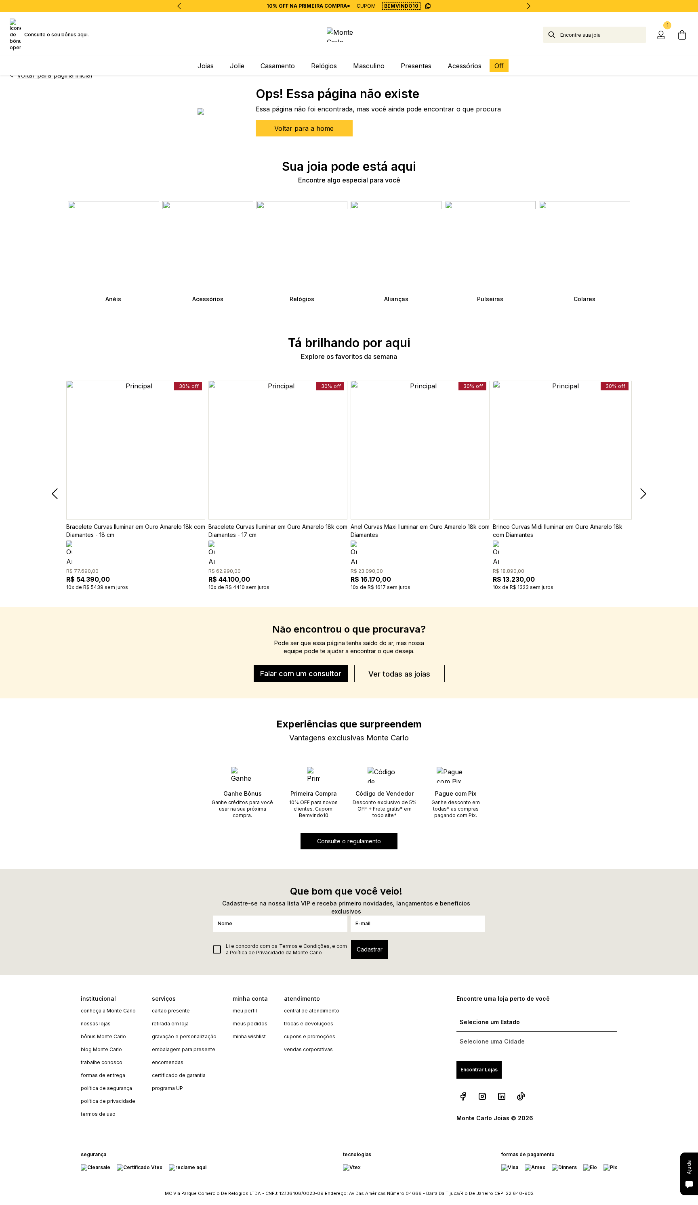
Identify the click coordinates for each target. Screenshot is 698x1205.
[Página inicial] (349, 34)
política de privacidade (108, 1101)
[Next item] (528, 6)
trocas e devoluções (308, 1024)
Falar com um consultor (300, 673)
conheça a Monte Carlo (108, 1011)
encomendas (167, 1062)
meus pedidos (250, 1024)
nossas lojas (96, 1024)
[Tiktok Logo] (521, 1096)
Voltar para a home (304, 128)
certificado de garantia (179, 1075)
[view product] (135, 450)
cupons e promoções (309, 1036)
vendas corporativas (308, 1049)
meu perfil (245, 1011)
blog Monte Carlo (101, 1049)
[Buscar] (552, 35)
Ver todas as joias (399, 674)
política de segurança (106, 1088)
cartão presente (171, 1011)
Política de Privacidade (257, 952)
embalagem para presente (183, 1049)
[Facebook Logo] (462, 1096)
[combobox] (603, 35)
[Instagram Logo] (482, 1096)
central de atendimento (311, 1011)
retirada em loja (170, 1024)
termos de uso (98, 1114)
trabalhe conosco (101, 1062)
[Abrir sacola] (681, 34)
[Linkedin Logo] (501, 1096)
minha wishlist (249, 1036)
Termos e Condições (304, 946)
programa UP (167, 1088)
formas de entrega (103, 1075)
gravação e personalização (184, 1036)
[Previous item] (179, 6)
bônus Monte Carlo (103, 1036)
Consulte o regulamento (349, 841)
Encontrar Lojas (479, 1070)
